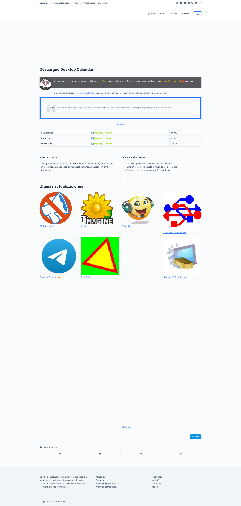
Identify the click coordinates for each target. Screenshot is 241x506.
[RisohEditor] (100, 256)
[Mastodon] (181, 3)
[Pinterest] (141, 453)
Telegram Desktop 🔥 (50, 277)
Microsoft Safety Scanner (175, 277)
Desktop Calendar (85, 93)
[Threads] (185, 3)
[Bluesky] (192, 3)
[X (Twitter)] (189, 3)
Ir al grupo (119, 124)
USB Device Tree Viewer (174, 232)
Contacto (102, 3)
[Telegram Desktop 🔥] (59, 256)
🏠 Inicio (151, 14)
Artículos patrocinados (84, 3)
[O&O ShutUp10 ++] (56, 208)
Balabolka (126, 226)
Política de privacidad (61, 3)
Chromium (127, 427)
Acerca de (44, 3)
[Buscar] (200, 3)
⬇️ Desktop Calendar (101, 132)
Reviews (174, 14)
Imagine (84, 226)
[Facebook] (177, 3)
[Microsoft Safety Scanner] (182, 256)
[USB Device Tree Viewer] (182, 211)
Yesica (155, 487)
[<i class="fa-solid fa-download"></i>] (197, 13)
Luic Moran (157, 483)
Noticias (161, 14)
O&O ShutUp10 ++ (48, 226)
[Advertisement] (120, 40)
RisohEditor (86, 277)
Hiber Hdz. (157, 477)
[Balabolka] (138, 208)
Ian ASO (155, 480)
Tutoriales (185, 14)
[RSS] (196, 3)
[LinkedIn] (181, 453)
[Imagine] (97, 208)
